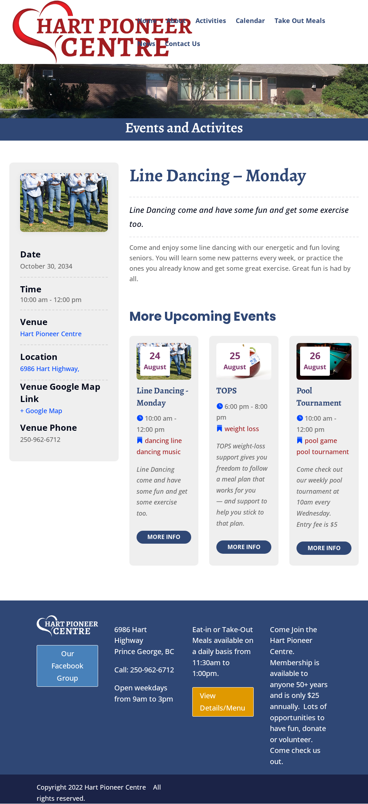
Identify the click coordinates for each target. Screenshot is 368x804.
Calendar (250, 21)
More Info (163, 537)
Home (147, 21)
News (146, 44)
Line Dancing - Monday (163, 396)
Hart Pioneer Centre (51, 333)
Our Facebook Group (67, 666)
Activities (211, 21)
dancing (157, 440)
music (171, 451)
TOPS (226, 390)
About (176, 21)
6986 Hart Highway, (49, 368)
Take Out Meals (300, 21)
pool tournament (322, 451)
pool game (321, 440)
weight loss (242, 428)
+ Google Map (41, 410)
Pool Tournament (318, 396)
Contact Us (182, 44)
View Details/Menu (222, 702)
